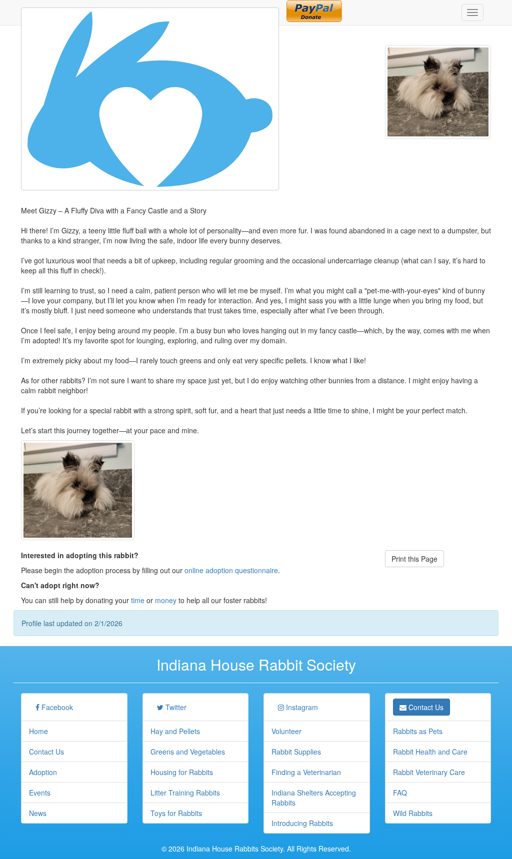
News (37, 813)
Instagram (301, 707)
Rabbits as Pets (417, 731)
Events (39, 793)
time (137, 600)
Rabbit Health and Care (430, 752)
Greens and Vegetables (187, 752)
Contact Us (46, 752)
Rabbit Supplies (296, 752)
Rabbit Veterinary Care (429, 772)
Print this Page (415, 559)
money (165, 600)
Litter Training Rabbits (185, 793)
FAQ (400, 793)
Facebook (56, 707)
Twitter (175, 707)
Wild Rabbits (412, 813)
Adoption (43, 772)
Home (38, 731)
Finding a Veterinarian (306, 772)
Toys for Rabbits (176, 813)
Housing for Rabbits (181, 772)
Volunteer (287, 731)
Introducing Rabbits (302, 823)
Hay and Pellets (175, 731)
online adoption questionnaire (231, 570)
